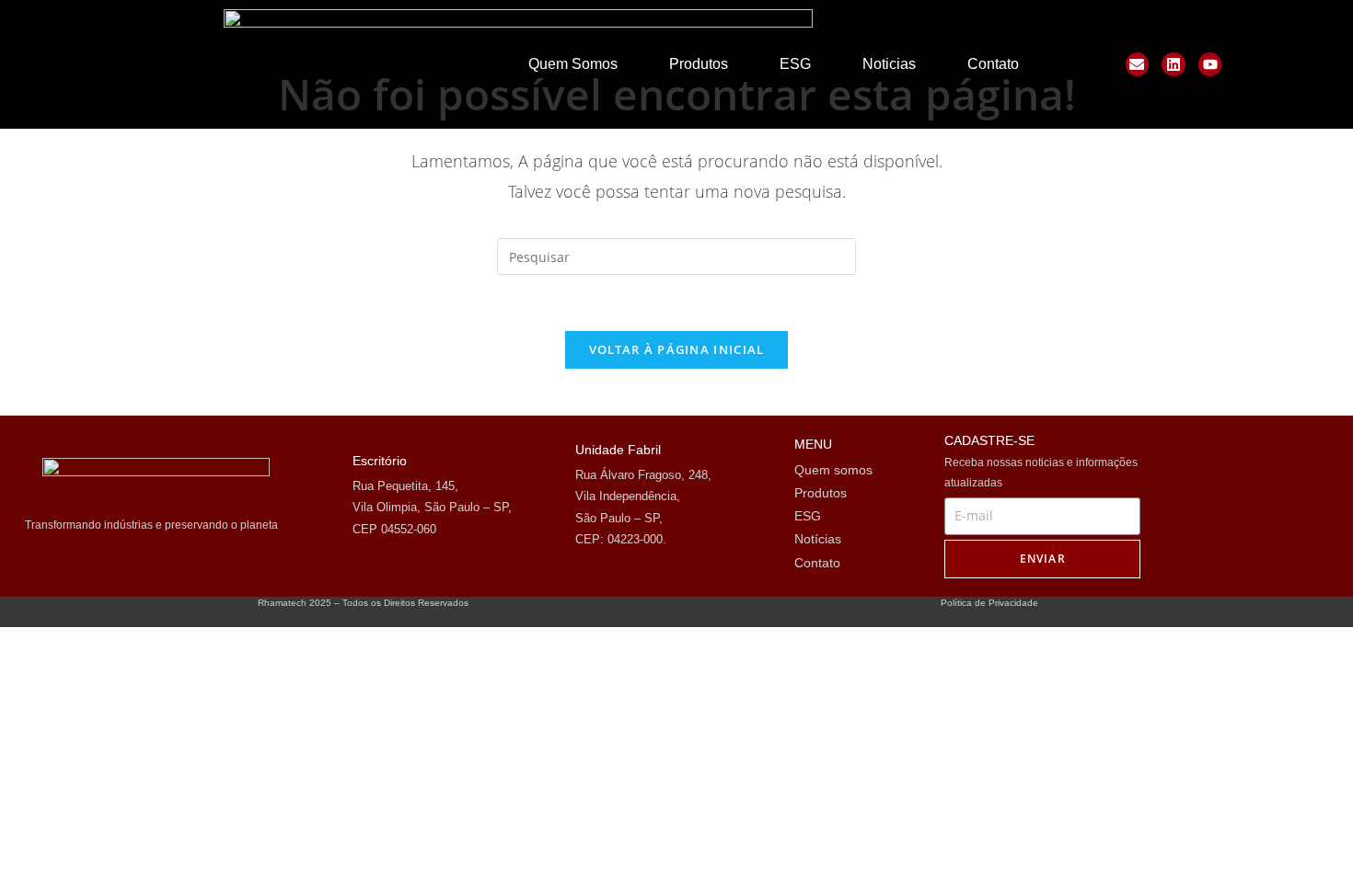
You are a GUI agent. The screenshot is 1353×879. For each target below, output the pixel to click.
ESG (795, 64)
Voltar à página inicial (677, 349)
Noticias (889, 64)
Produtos (698, 64)
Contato (993, 64)
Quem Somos (573, 64)
